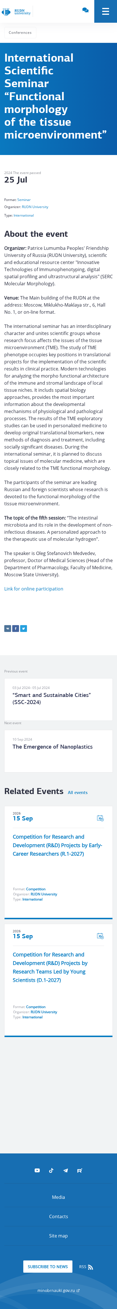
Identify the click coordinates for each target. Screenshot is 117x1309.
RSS (83, 1266)
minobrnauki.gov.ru (56, 1290)
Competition (35, 889)
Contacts (58, 1216)
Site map (58, 1236)
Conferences (20, 32)
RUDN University (35, 206)
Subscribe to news (48, 1266)
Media (58, 1197)
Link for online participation (33, 589)
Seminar (24, 199)
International (24, 215)
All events (77, 793)
